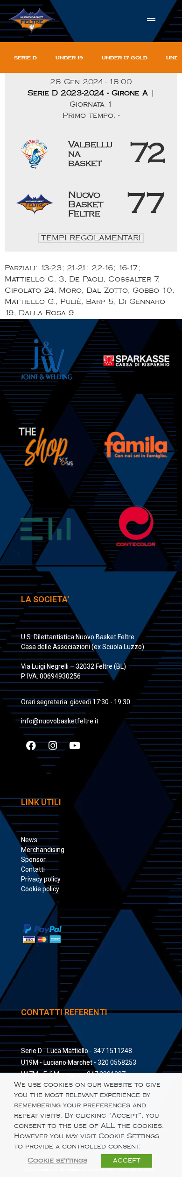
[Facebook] (31, 745)
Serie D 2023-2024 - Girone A (89, 93)
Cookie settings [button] (57, 1160)
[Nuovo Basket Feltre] (91, 204)
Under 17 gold (124, 57)
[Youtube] (74, 745)
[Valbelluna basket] (91, 153)
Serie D (25, 57)
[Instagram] (53, 745)
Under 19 (69, 57)
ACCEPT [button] (126, 1160)
